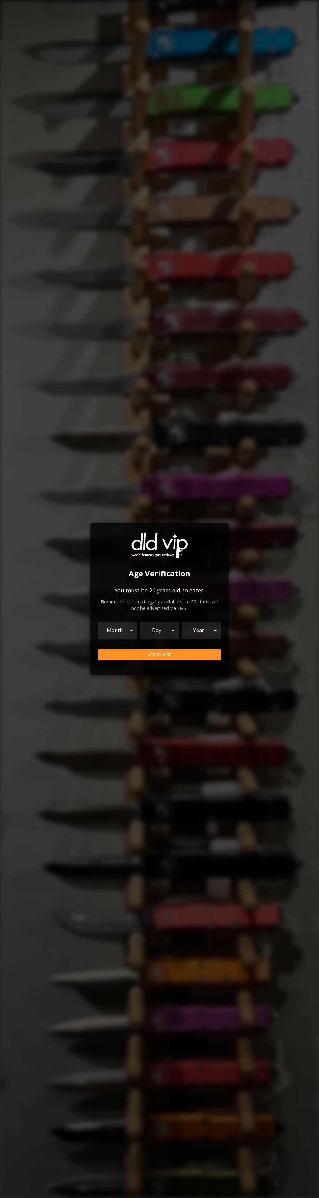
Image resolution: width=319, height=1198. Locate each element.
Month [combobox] (115, 630)
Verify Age (159, 655)
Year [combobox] (198, 630)
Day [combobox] (156, 630)
